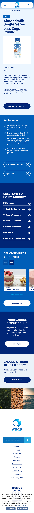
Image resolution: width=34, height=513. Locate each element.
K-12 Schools (8, 203)
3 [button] (15, 294)
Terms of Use (17, 467)
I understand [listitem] (22, 509)
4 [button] (17, 294)
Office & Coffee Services (14, 209)
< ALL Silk (6, 11)
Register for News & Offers (12, 440)
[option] (14, 279)
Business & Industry (12, 226)
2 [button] (13, 294)
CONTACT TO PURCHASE (17, 106)
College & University (12, 215)
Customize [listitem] (10, 509)
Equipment (17, 453)
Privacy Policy (17, 471)
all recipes (17, 303)
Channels (17, 450)
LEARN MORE (17, 380)
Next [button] (11, 262)
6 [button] (20, 294)
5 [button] (18, 294)
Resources (17, 344)
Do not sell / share (17, 478)
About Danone (17, 464)
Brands (17, 447)
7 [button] (22, 294)
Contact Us (17, 474)
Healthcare (8, 232)
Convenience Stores (12, 220)
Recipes (17, 457)
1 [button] (12, 294)
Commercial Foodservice (14, 238)
